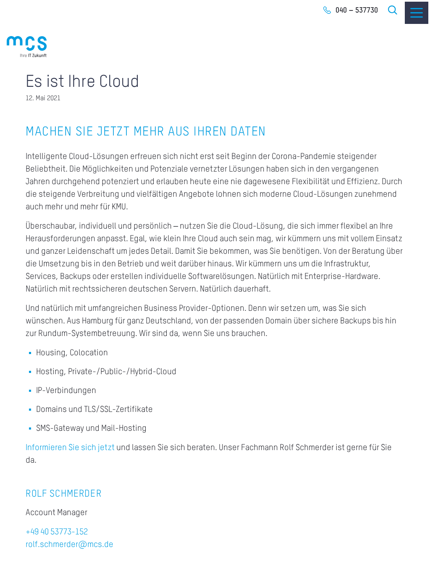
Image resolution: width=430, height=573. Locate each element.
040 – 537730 (357, 10)
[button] (18, 554)
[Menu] (416, 13)
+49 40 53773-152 (57, 532)
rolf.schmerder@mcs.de (69, 545)
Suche (393, 10)
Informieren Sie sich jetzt (70, 448)
